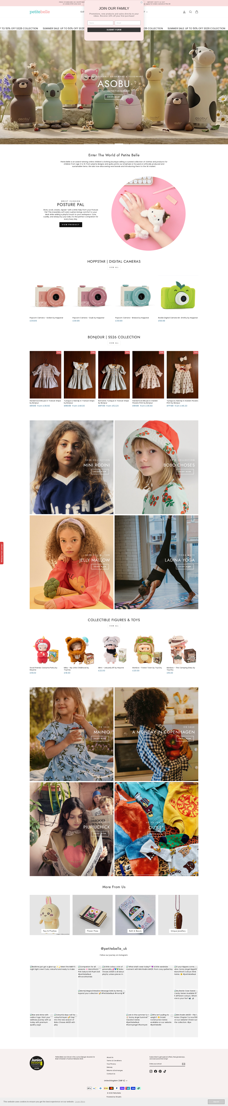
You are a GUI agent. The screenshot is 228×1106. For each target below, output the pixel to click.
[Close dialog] (141, 2)
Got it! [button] (216, 1102)
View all (114, 267)
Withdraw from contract (2, 553)
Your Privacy (111, 1064)
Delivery (110, 1067)
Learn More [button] (80, 1102)
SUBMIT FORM (114, 30)
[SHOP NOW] (71, 467)
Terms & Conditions (114, 1061)
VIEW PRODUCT (71, 224)
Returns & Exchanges (115, 1070)
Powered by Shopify (114, 1097)
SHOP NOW (113, 97)
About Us (110, 1057)
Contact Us (111, 1074)
